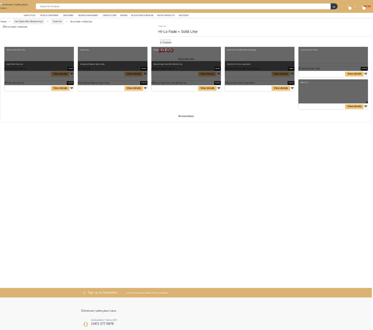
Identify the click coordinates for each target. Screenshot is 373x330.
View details (354, 73)
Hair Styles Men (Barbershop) (29, 21)
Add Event (184, 15)
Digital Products (166, 15)
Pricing (123, 15)
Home (3, 21)
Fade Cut (57, 21)
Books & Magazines (88, 15)
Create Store (109, 15)
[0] (348, 6)
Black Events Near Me (142, 15)
